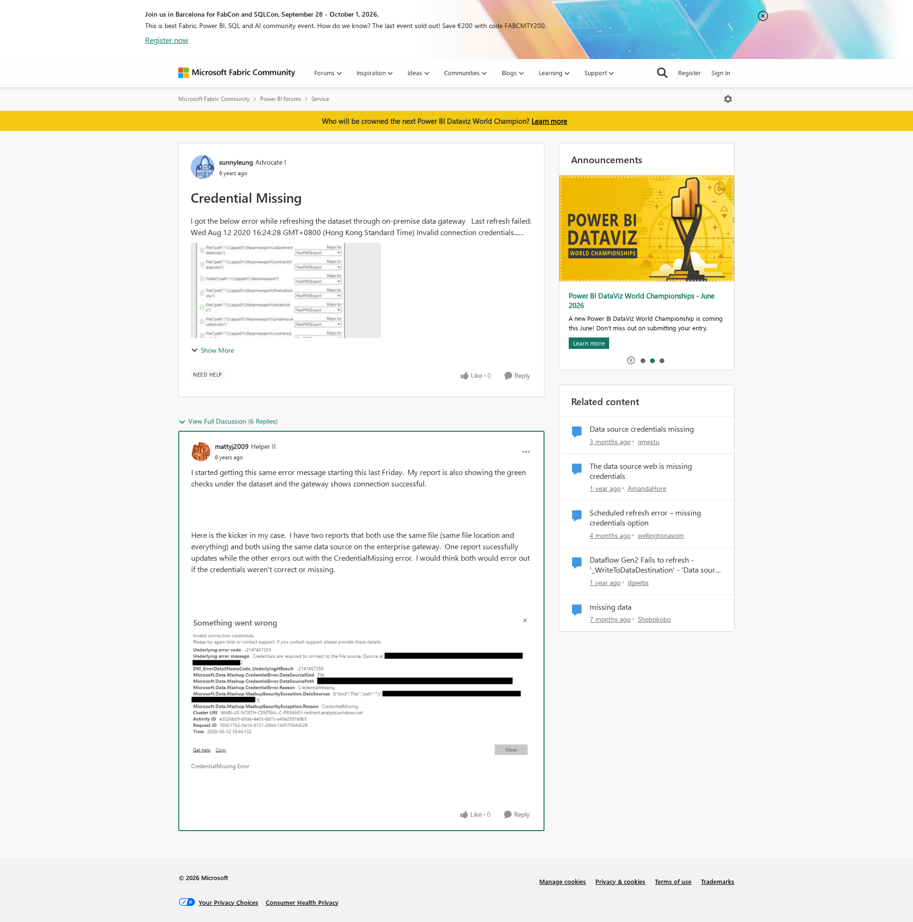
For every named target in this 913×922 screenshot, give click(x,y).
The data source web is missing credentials (641, 471)
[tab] (642, 360)
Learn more (549, 121)
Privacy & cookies (620, 881)
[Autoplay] (631, 360)
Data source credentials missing (642, 429)
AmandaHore (647, 488)
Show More (217, 350)
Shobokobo (654, 619)
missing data (610, 607)
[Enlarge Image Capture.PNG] (361, 686)
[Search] (662, 73)
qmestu (649, 441)
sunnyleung (236, 162)
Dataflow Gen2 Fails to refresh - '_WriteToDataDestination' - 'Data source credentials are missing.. (656, 565)
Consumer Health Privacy (302, 902)
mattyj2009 (232, 446)
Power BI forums (280, 98)
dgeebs (638, 582)
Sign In (720, 73)
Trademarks (717, 881)
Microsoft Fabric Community (214, 98)
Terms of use (673, 881)
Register (689, 73)
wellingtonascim (661, 535)
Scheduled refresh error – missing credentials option (645, 517)
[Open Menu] (728, 99)
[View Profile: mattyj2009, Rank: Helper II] (200, 451)
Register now (166, 40)
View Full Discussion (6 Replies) (233, 421)
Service (320, 98)
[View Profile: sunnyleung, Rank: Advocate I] (202, 167)
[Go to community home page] (236, 73)
